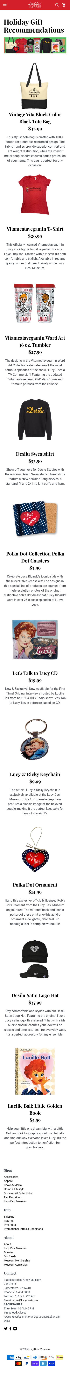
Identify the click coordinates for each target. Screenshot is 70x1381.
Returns (8, 1220)
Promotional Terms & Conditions (23, 1228)
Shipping (9, 1216)
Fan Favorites (12, 1197)
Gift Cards (10, 1256)
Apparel (8, 1181)
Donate (8, 1252)
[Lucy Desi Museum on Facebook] (10, 1329)
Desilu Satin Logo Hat (35, 995)
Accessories (11, 1176)
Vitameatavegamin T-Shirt (35, 229)
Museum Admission (16, 1264)
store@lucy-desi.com (25, 1300)
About (7, 1244)
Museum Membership (17, 1260)
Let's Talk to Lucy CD (35, 673)
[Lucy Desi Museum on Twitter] (6, 1329)
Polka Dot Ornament (35, 884)
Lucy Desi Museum (15, 1201)
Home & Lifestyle (14, 1189)
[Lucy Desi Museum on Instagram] (15, 1329)
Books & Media (13, 1185)
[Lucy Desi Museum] (35, 5)
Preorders (10, 1224)
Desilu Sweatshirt (35, 454)
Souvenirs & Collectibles (18, 1193)
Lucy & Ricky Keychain (35, 774)
